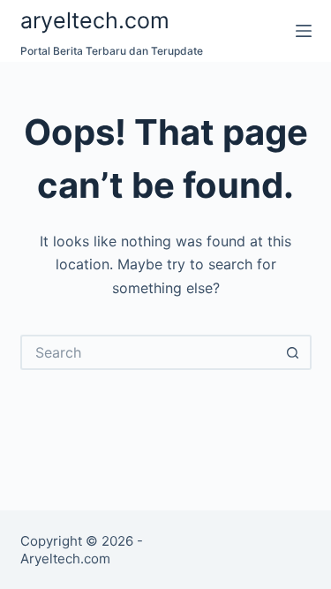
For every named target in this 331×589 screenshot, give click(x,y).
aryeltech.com (94, 20)
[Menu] (304, 31)
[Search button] (294, 352)
